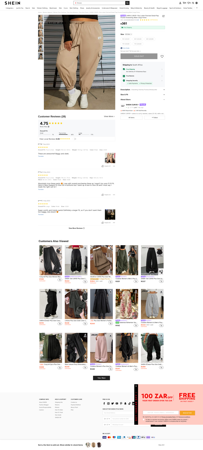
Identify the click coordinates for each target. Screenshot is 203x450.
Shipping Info (59, 402)
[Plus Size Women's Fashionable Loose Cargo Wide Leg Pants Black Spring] (101, 304)
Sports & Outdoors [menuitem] (175, 8)
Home (40, 12)
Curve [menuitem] (66, 8)
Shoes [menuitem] (82, 8)
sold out (139, 56)
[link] (184, 3)
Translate (41, 156)
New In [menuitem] (27, 8)
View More (102, 378)
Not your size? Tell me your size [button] (130, 51)
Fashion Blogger (44, 405)
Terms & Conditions (184, 417)
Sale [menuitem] (33, 8)
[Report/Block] (114, 166)
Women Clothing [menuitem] (42, 8)
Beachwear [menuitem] (53, 8)
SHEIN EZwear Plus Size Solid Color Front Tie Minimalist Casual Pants (152, 364)
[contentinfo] (134, 437)
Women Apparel (47, 12)
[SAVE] (162, 56)
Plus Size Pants (83, 12)
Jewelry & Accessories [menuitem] (93, 8)
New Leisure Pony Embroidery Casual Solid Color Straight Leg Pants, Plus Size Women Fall (76, 364)
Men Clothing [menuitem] (74, 8)
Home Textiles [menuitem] (187, 8)
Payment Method (76, 405)
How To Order (59, 410)
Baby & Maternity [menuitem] (136, 8)
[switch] (74, 139)
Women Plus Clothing (59, 12)
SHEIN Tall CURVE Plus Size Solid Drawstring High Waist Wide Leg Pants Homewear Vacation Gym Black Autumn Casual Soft (152, 278)
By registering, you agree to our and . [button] (166, 417)
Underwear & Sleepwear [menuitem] (109, 8)
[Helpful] (102, 166)
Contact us (74, 402)
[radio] (126, 39)
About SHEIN (43, 402)
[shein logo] (12, 3)
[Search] (127, 3)
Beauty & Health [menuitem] (149, 8)
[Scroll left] (194, 8)
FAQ (72, 410)
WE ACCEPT (106, 433)
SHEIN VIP (58, 417)
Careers (41, 410)
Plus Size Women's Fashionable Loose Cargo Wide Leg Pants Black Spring (102, 320)
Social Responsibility (45, 407)
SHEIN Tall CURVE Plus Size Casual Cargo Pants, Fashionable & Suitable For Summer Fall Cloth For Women (76, 278)
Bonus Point (74, 407)
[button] (193, 3)
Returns (57, 405)
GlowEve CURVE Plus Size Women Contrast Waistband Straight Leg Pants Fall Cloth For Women (101, 277)
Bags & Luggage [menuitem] (162, 8)
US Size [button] (127, 34)
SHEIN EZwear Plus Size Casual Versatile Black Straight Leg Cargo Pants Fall (50, 320)
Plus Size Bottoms (72, 12)
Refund (57, 407)
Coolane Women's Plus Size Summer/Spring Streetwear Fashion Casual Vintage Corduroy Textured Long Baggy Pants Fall (101, 366)
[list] (119, 403)
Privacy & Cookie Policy (169, 417)
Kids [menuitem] (60, 8)
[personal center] (180, 3)
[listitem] (51, 265)
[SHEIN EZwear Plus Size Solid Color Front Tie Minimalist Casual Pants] (152, 348)
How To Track (59, 412)
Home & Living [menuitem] (124, 8)
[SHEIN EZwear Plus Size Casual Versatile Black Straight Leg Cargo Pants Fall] (50, 304)
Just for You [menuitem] (19, 8)
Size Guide (58, 415)
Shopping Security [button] (132, 80)
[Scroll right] (197, 8)
